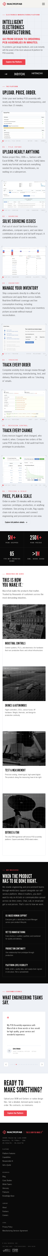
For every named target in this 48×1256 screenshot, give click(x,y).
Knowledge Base (8, 1196)
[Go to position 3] (14, 1064)
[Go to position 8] (23, 1064)
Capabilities (6, 1157)
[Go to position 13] (31, 1064)
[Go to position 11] (28, 1064)
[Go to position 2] (12, 1064)
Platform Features (8, 1153)
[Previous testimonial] (6, 1064)
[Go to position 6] (19, 1064)
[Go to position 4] (16, 1064)
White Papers (7, 1184)
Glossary (5, 1188)
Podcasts (5, 1192)
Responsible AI (7, 1161)
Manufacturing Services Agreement (15, 1231)
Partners (5, 1211)
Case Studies (7, 1180)
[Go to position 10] (26, 1064)
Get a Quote (6, 1165)
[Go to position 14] (33, 1064)
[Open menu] (44, 4)
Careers (5, 1215)
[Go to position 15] (35, 1064)
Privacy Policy (7, 1227)
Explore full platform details (14, 522)
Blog (4, 1176)
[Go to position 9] (24, 1064)
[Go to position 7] (21, 1064)
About (4, 1207)
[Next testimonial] (42, 1064)
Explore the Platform (14, 62)
